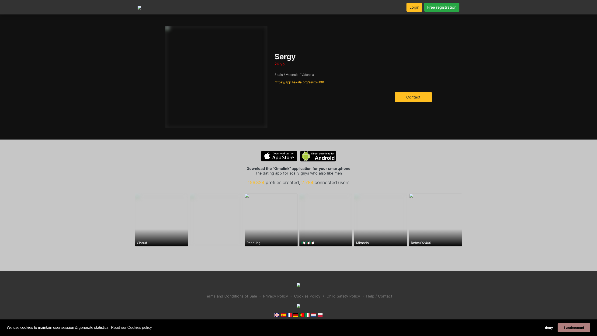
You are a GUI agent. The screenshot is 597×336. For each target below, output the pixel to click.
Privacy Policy (275, 296)
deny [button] (549, 327)
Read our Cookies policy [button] (131, 327)
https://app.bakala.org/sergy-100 (299, 82)
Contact (413, 97)
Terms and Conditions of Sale (231, 296)
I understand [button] (574, 327)
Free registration (441, 7)
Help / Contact (379, 296)
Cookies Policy (307, 296)
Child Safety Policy (343, 296)
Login (414, 7)
